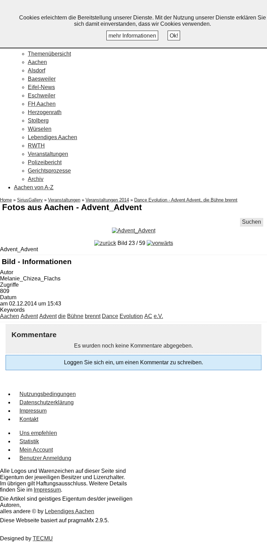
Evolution (131, 316)
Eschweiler (41, 95)
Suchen (251, 222)
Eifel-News (41, 87)
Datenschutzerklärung (46, 402)
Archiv (35, 179)
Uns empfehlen (38, 433)
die (62, 316)
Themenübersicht (49, 54)
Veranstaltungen (48, 154)
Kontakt (28, 419)
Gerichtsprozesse (49, 171)
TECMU (43, 538)
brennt (92, 316)
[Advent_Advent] (133, 230)
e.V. (158, 316)
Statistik (29, 441)
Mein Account (36, 450)
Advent (29, 316)
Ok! (174, 36)
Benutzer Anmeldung (45, 458)
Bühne (75, 316)
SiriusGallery (30, 199)
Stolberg (38, 121)
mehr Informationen (132, 36)
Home (6, 199)
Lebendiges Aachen (52, 137)
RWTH (36, 146)
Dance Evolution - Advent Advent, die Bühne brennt (185, 199)
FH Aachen (42, 104)
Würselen (39, 129)
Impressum (33, 411)
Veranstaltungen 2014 (107, 199)
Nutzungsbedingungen (47, 394)
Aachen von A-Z (34, 187)
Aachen (37, 62)
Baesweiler (42, 79)
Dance (110, 316)
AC (148, 316)
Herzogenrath (45, 112)
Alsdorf (36, 70)
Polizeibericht (45, 162)
